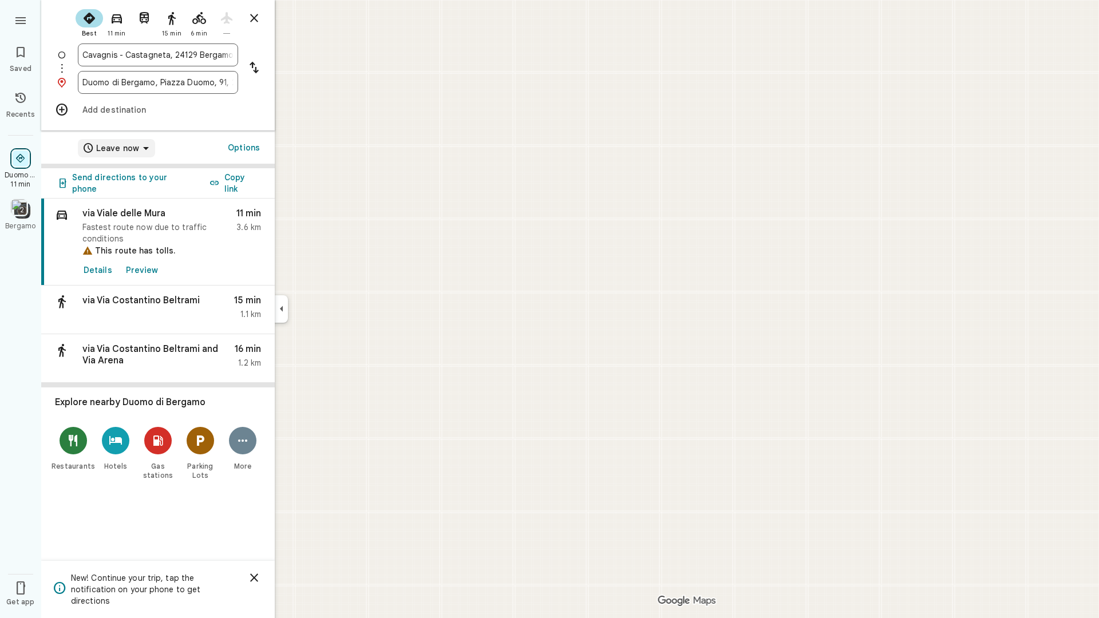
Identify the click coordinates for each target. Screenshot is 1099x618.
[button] (158, 310)
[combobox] (158, 54)
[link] (158, 242)
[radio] (89, 22)
